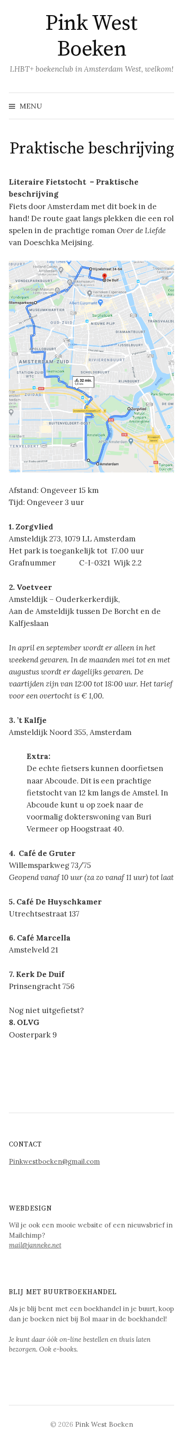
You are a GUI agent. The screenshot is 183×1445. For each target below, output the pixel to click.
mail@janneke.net (35, 1245)
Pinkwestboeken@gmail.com (54, 1161)
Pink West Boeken (91, 36)
